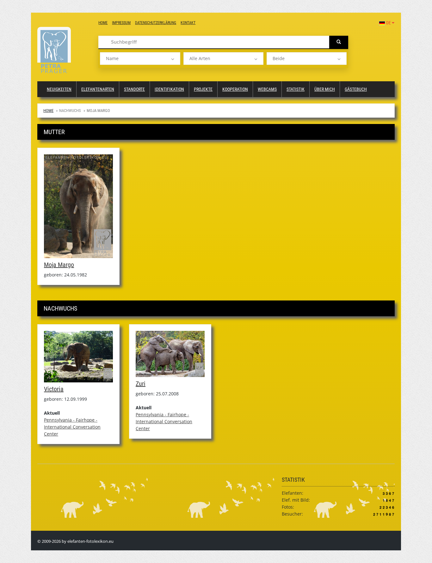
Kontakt (188, 23)
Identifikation (169, 89)
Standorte (134, 89)
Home (103, 23)
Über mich (324, 89)
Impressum (121, 23)
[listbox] (140, 58)
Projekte (203, 89)
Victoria (54, 389)
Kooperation (235, 89)
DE (388, 22)
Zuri (140, 383)
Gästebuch (356, 89)
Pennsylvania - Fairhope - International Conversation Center (72, 427)
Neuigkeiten (59, 89)
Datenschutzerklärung (155, 23)
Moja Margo (59, 265)
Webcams (267, 89)
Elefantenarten (97, 89)
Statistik (296, 89)
